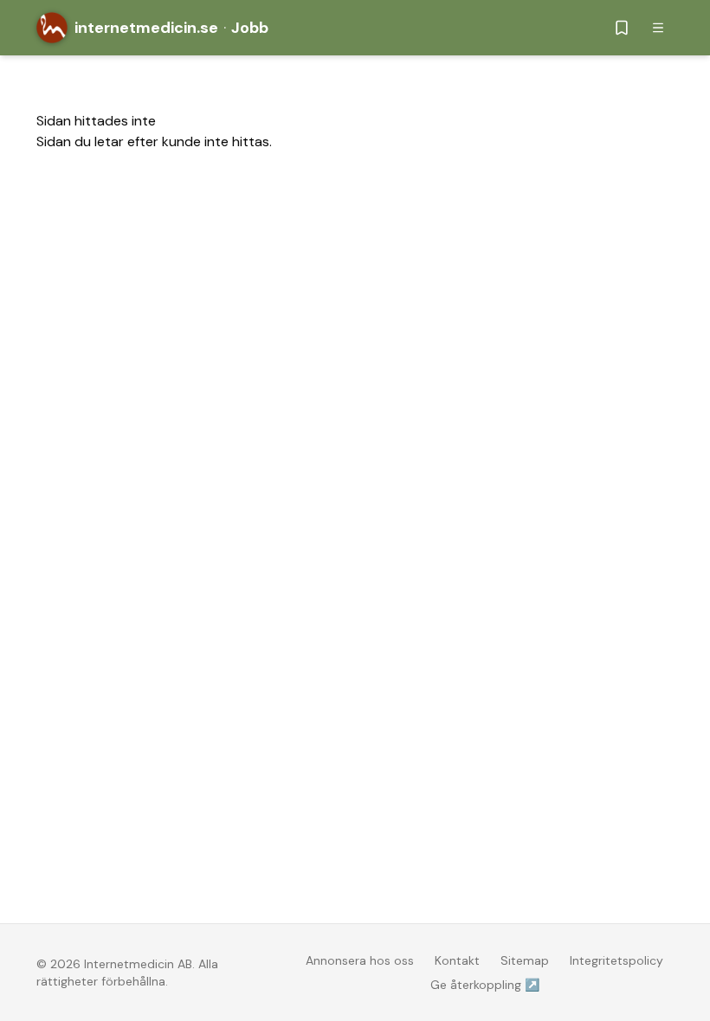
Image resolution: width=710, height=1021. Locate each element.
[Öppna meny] (658, 27)
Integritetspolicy (616, 960)
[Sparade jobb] (621, 27)
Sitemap (524, 960)
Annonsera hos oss (360, 960)
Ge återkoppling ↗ (484, 984)
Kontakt (457, 960)
